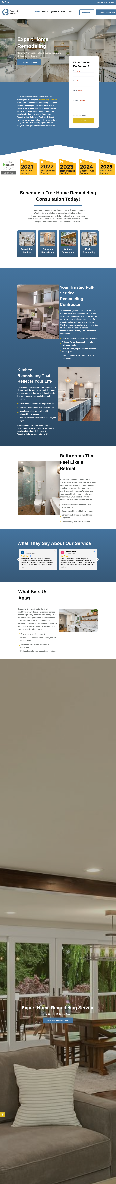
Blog (70, 11)
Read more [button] (24, 567)
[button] (2, 1114)
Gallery (64, 11)
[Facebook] (3, 2)
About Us (45, 11)
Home (37, 11)
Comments (79, 100)
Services (54, 11)
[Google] (5, 2)
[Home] (8, 2)
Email (77, 80)
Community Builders (48, 100)
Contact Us (55, 13)
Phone (78, 90)
